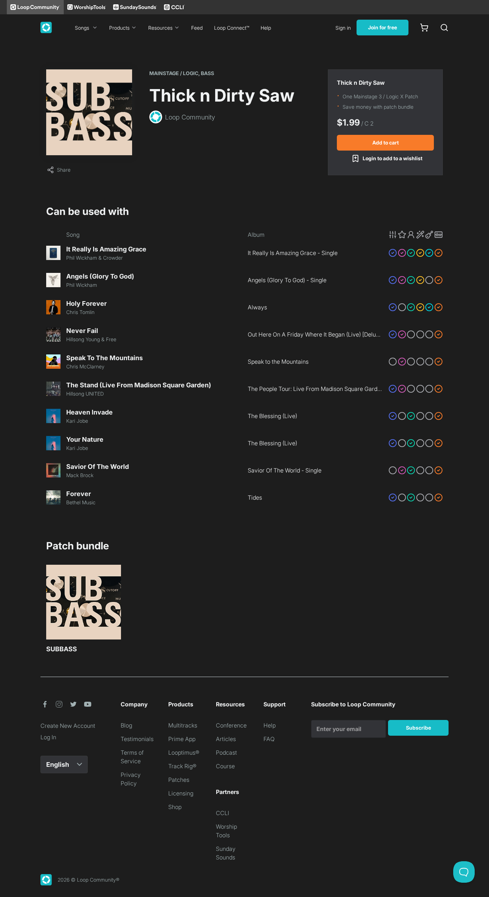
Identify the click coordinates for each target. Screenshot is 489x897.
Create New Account (67, 725)
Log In (48, 737)
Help (266, 28)
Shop (174, 806)
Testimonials (137, 738)
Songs (82, 28)
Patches (178, 779)
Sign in (343, 28)
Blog (126, 725)
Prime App (181, 738)
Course (225, 766)
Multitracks (182, 725)
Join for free (382, 27)
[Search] (444, 27)
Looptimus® (183, 752)
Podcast (226, 752)
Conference (231, 725)
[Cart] (424, 27)
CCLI (222, 813)
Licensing (180, 793)
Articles (226, 738)
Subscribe (418, 728)
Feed (197, 28)
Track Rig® (182, 766)
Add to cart (385, 142)
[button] (415, 234)
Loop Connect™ (231, 28)
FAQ (269, 738)
